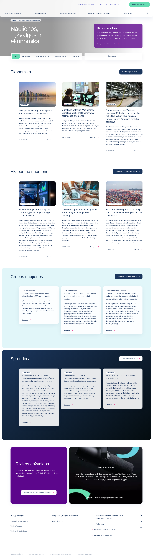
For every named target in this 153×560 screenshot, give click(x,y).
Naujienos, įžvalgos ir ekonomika (65, 516)
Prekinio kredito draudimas (19, 521)
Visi (15, 56)
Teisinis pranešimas (17, 554)
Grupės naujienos (60, 56)
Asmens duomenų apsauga (36, 554)
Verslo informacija (16, 526)
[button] (12, 13)
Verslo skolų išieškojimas (19, 531)
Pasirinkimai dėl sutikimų (84, 554)
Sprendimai (75, 56)
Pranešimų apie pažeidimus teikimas (61, 554)
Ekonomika (26, 56)
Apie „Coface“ (57, 521)
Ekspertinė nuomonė (42, 56)
